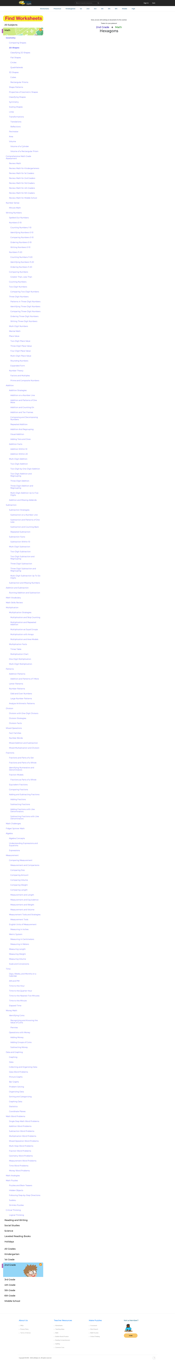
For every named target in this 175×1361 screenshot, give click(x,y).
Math (56, 1333)
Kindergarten (70, 9)
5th (109, 9)
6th (116, 9)
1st (81, 9)
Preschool (57, 9)
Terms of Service (25, 1333)
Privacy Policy (24, 1329)
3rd (95, 9)
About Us (23, 1320)
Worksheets (44, 9)
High (133, 9)
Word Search (94, 1329)
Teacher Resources (63, 1320)
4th (102, 9)
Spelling (57, 1344)
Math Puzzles (94, 1333)
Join (130, 1335)
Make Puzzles (95, 1320)
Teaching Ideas (59, 1329)
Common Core (59, 1347)
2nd (87, 9)
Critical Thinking (95, 1336)
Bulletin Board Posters (62, 1336)
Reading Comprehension (62, 1340)
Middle (124, 9)
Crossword (93, 1325)
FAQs (22, 1325)
